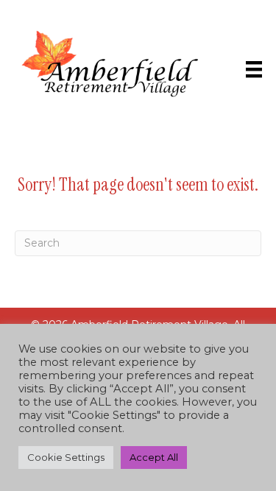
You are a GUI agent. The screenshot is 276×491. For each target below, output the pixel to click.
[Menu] (254, 69)
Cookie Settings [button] (66, 457)
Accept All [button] (154, 457)
